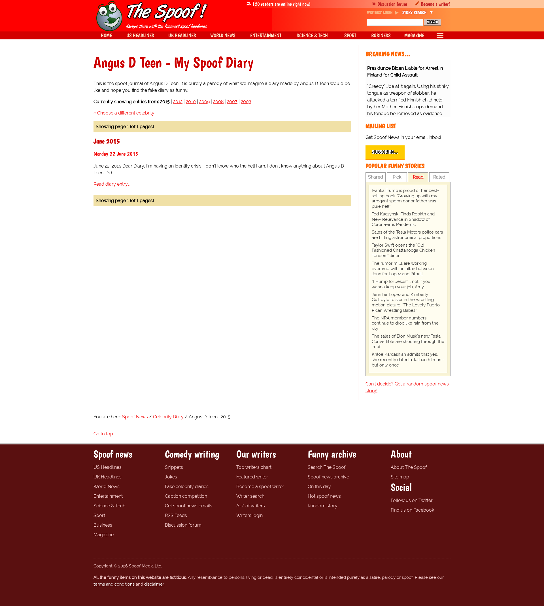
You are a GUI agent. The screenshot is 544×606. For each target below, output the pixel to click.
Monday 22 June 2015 (116, 153)
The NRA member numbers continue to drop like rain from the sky (405, 323)
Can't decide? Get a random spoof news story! (407, 387)
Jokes (171, 477)
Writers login (249, 515)
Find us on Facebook (412, 510)
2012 (177, 101)
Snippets (174, 467)
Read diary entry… (111, 184)
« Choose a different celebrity (124, 113)
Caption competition (186, 496)
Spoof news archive (328, 477)
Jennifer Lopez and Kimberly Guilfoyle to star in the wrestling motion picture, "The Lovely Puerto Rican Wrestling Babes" (406, 302)
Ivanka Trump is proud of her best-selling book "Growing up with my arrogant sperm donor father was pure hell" (405, 198)
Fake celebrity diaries (187, 486)
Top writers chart (253, 467)
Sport (99, 515)
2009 (204, 101)
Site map (400, 477)
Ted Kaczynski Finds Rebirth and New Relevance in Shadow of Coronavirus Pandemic (403, 219)
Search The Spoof (326, 467)
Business (103, 525)
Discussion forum (392, 4)
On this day (319, 486)
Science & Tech (109, 505)
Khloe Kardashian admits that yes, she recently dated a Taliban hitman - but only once (408, 360)
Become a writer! (435, 4)
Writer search (250, 496)
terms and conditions (114, 584)
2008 (218, 101)
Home (106, 35)
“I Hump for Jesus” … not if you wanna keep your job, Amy (401, 284)
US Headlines (108, 467)
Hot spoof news (324, 496)
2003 (246, 101)
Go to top (103, 434)
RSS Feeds (176, 515)
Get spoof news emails (188, 505)
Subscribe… (385, 152)
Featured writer (252, 477)
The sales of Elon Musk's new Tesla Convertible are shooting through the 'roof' (408, 341)
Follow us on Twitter (412, 500)
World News (107, 486)
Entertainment (108, 496)
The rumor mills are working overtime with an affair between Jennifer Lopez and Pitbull (403, 269)
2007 (232, 101)
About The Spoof (409, 467)
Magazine (104, 534)
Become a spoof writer (260, 486)
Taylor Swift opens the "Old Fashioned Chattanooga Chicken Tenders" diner (403, 250)
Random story (322, 505)
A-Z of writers (250, 505)
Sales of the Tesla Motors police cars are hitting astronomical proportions (407, 235)
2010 (191, 101)
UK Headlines (108, 477)
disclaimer (154, 584)
